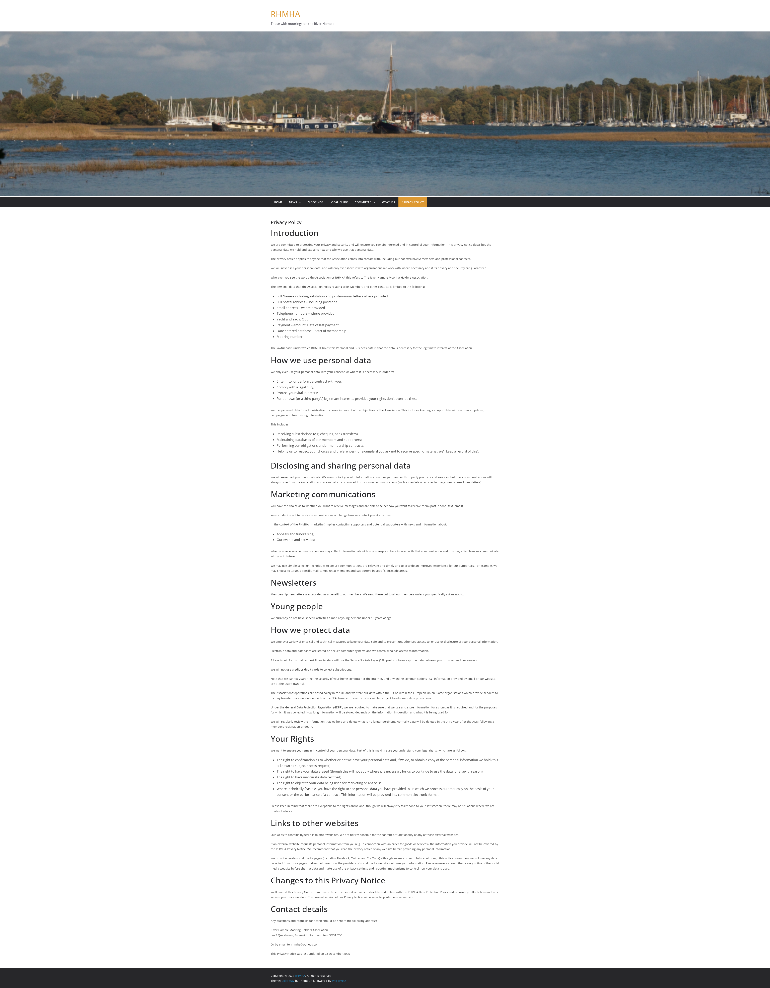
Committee (363, 202)
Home (278, 202)
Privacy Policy (413, 202)
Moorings (315, 202)
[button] (299, 202)
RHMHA (285, 13)
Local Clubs (339, 202)
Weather (388, 202)
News (293, 202)
